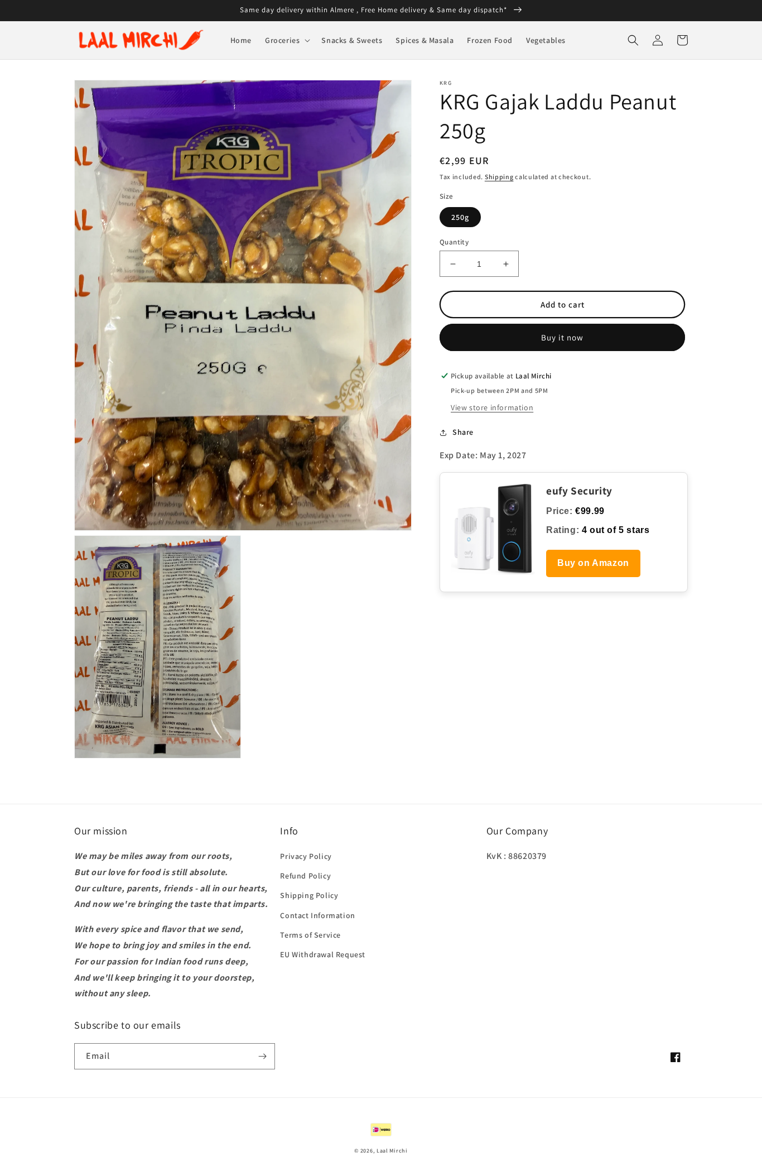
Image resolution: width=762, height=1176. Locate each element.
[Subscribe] (262, 1056)
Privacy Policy (305, 856)
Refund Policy (305, 876)
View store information (492, 407)
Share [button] (463, 432)
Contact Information (317, 915)
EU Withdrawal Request (322, 954)
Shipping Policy (309, 895)
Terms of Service (310, 935)
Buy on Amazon (593, 563)
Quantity (454, 242)
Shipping (499, 176)
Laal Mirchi (392, 1150)
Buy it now (562, 337)
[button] (286, 40)
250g (460, 217)
